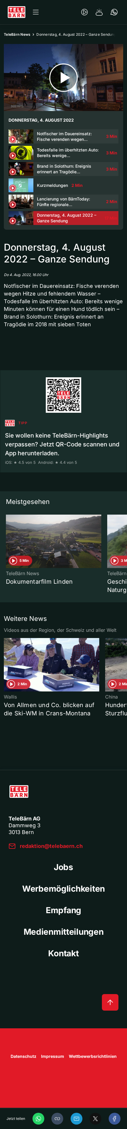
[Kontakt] (114, 12)
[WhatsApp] (38, 1119)
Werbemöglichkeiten (63, 889)
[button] (57, 1119)
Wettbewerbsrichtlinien (93, 1056)
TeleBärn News (17, 34)
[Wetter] (99, 12)
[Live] (84, 12)
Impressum (52, 1056)
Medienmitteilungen (64, 932)
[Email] (76, 1119)
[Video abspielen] (63, 77)
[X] (95, 1119)
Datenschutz (23, 1056)
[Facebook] (115, 1119)
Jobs (63, 867)
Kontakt (63, 953)
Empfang (63, 910)
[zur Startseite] (16, 12)
